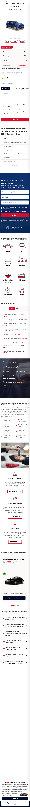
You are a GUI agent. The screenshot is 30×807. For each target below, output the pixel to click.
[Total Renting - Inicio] (6, 2)
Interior (18, 308)
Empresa (26, 88)
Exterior (12, 308)
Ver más (15, 166)
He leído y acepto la (14, 211)
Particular (6, 88)
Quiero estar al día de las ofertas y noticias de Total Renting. (15, 105)
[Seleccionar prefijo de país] (3, 78)
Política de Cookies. (7, 795)
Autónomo (17, 88)
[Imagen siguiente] (27, 24)
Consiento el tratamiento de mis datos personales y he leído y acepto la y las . (15, 112)
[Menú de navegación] (28, 2)
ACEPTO (15, 798)
